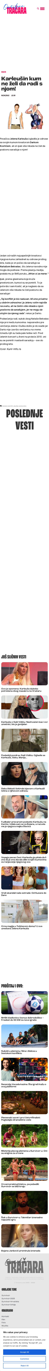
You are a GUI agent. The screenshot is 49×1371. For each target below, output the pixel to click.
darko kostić (7, 406)
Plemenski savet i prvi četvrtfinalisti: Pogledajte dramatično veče (20, 1119)
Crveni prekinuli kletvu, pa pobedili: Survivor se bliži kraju (20, 1185)
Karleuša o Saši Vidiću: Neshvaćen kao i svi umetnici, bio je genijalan (24, 723)
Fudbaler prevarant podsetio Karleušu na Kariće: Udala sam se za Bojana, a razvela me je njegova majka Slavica (23, 824)
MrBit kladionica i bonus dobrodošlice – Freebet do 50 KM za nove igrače (22, 1019)
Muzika (5, 1326)
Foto (4, 1323)
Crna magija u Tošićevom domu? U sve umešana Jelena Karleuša (21, 927)
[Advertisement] (24, 43)
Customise (24, 1359)
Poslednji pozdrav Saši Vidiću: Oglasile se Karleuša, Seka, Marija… (23, 756)
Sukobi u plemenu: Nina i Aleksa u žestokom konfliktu (19, 1052)
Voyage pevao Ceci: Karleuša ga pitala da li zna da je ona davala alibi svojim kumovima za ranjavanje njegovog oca (23, 860)
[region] (24, 1349)
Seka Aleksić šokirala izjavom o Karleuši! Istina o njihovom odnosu (23, 790)
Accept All (24, 1352)
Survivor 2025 (8, 1299)
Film (3, 1320)
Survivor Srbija (9, 1305)
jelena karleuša (19, 406)
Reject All (24, 1365)
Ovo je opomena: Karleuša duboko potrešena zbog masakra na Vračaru (21, 690)
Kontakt (5, 1317)
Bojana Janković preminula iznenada (20, 1251)
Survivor (6, 1296)
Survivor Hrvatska (10, 1302)
